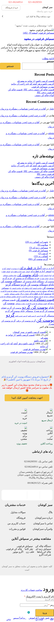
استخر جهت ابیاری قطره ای (20, 271)
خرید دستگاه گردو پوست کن (25, 278)
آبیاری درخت (48, 268)
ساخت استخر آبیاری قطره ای (32, 288)
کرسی (38, 316)
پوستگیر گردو (47, 315)
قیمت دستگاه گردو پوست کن (35, 299)
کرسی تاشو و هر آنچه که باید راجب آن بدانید (32, 84)
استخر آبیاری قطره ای (40, 271)
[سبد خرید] (27, 614)
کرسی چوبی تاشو (21, 316)
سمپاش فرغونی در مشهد (39, 38)
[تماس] (9, 614)
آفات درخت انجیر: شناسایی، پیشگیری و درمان (23, 109)
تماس (8, 620)
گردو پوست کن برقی (26, 320)
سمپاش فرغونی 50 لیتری (26, 291)
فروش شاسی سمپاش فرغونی (10, 296)
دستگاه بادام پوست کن (33, 281)
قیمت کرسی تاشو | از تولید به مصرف (35, 81)
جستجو (50, 61)
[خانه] (51, 614)
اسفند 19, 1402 (30, 33)
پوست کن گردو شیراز (44, 311)
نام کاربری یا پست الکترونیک (39, 596)
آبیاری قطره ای (31, 268)
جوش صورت (44, 278)
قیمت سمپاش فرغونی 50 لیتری (36, 303)
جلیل (51, 109)
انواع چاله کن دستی (44, 95)
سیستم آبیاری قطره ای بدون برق (35, 293)
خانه (50, 25)
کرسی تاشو (32, 316)
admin (51, 133)
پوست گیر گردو (12, 311)
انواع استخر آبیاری (45, 275)
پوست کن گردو (35, 307)
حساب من (39, 620)
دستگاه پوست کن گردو (34, 284)
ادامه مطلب (48, 58)
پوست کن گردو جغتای (11, 308)
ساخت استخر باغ (15, 288)
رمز (51, 605)
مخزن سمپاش (20, 303)
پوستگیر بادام (26, 311)
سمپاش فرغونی (46, 33)
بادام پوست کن (28, 275)
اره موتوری (15, 268)
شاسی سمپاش (14, 294)
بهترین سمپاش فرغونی (42, 86)
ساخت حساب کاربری (31, 590)
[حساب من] (41, 614)
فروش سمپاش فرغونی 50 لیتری (32, 296)
